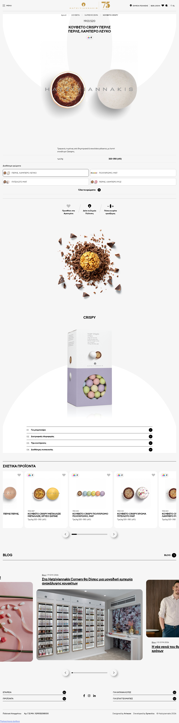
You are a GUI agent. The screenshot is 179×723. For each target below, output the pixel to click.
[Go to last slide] (65, 534)
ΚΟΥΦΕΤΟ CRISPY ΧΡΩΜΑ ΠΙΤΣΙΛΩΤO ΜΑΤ (131, 515)
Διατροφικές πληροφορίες (42, 436)
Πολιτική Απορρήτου (12, 714)
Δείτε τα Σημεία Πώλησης (89, 212)
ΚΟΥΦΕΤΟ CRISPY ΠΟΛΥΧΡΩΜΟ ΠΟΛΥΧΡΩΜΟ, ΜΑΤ (90, 515)
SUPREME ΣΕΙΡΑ (91, 15)
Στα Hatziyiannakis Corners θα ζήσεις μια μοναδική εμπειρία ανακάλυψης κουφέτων (87, 581)
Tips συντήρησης (38, 443)
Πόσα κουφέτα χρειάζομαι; (110, 212)
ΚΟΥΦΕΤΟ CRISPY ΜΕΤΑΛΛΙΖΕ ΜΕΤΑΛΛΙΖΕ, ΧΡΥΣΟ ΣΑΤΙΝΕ (44, 515)
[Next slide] (113, 534)
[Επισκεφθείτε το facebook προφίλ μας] (84, 695)
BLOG (167, 555)
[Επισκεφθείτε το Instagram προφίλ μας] (89, 695)
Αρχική (63, 15)
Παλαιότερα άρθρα (10, 721)
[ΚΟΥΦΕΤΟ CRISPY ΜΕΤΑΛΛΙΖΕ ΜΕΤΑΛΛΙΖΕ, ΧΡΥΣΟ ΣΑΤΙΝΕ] (46, 493)
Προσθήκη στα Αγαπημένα (68, 212)
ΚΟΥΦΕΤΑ (75, 15)
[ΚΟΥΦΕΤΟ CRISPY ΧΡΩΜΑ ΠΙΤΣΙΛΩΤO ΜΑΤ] (135, 493)
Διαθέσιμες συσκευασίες (42, 449)
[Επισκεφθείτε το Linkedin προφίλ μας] (94, 695)
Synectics (150, 713)
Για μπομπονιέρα (38, 430)
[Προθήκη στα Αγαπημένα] (19, 475)
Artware (127, 713)
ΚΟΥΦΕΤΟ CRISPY (110, 15)
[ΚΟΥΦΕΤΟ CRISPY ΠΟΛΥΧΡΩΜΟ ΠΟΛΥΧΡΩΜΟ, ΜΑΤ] (91, 493)
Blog (44, 575)
